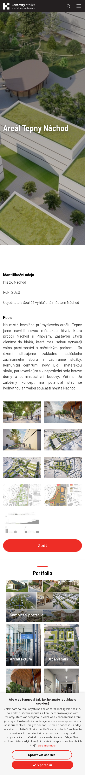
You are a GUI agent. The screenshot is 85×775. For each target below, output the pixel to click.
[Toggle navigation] (79, 6)
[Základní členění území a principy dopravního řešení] (63, 495)
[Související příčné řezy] (22, 522)
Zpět (42, 545)
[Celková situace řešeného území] (22, 495)
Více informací (46, 745)
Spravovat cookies (41, 755)
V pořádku (44, 765)
